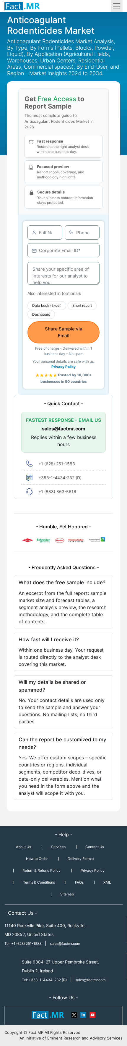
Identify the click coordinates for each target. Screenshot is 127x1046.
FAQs (79, 882)
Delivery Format (81, 858)
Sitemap (67, 894)
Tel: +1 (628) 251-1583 (23, 943)
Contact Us (94, 847)
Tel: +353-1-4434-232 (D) (44, 980)
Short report (82, 305)
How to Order (37, 858)
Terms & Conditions (39, 882)
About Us (23, 847)
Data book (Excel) (46, 305)
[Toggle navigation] (117, 6)
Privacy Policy (63, 366)
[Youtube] (92, 1014)
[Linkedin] (83, 1014)
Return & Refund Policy (41, 870)
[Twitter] (74, 1014)
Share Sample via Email (63, 332)
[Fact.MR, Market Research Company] (22, 5)
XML (107, 882)
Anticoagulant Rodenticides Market (51, 25)
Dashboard (41, 314)
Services (58, 847)
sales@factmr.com (63, 429)
